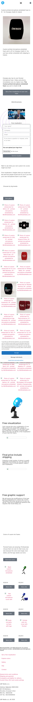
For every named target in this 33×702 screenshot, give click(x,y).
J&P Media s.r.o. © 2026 (7, 699)
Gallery (4, 662)
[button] (21, 3)
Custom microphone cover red (8, 605)
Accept (16, 353)
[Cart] (29, 3)
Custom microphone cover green (24, 578)
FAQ (3, 666)
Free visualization (11, 423)
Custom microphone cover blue (24, 605)
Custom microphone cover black (8, 578)
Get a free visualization (9, 654)
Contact (4, 669)
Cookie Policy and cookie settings (15, 360)
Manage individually (16, 357)
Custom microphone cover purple (8, 632)
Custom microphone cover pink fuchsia (24, 632)
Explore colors (6, 658)
